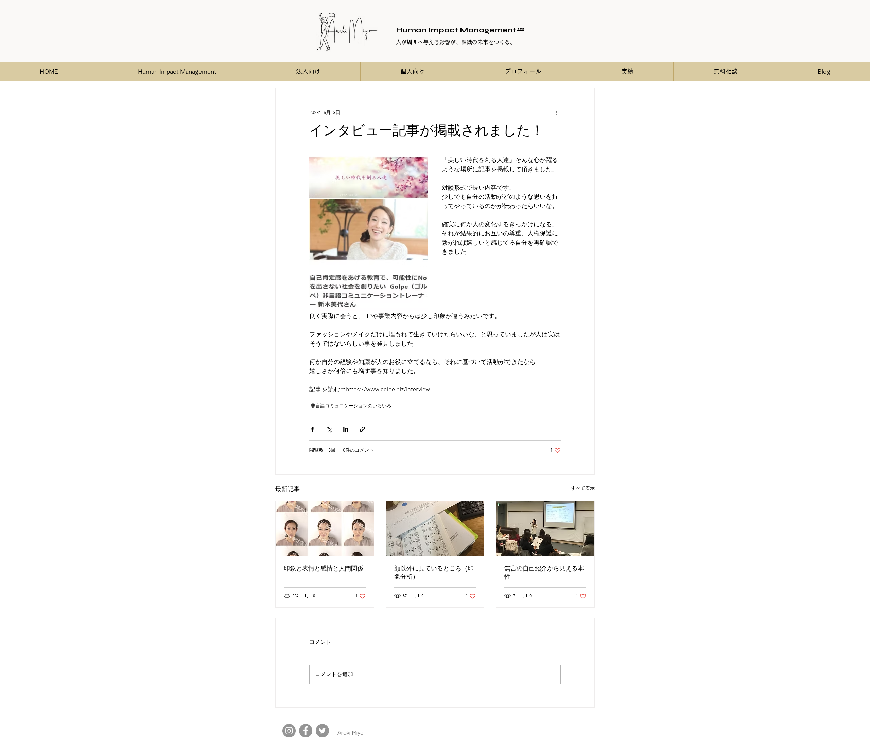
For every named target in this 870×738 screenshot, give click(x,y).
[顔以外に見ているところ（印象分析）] (435, 528)
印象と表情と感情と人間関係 (323, 569)
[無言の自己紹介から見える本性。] (545, 528)
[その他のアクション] (557, 113)
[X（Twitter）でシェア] (329, 429)
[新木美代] (289, 730)
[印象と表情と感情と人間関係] (325, 528)
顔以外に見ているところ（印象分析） (434, 573)
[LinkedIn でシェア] (346, 429)
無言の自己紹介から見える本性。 (544, 573)
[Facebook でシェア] (312, 429)
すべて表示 (583, 488)
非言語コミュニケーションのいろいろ (351, 406)
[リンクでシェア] (362, 429)
